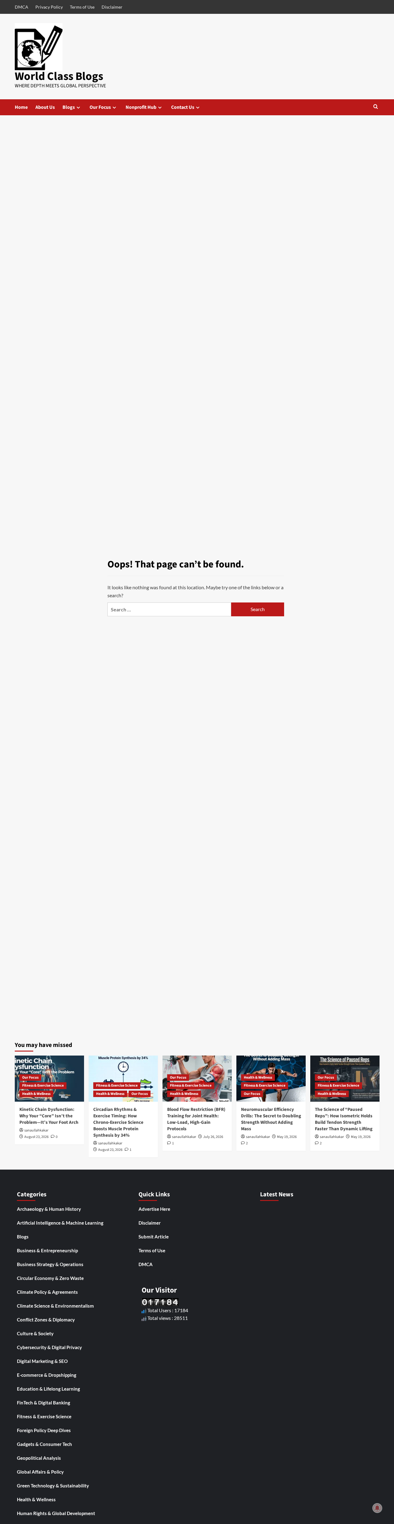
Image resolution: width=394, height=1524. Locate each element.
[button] (376, 107)
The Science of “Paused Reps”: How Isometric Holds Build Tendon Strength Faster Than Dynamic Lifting (343, 1119)
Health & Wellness (36, 1093)
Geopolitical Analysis (39, 1458)
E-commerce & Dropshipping (46, 1375)
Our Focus (100, 107)
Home (21, 107)
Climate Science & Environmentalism (55, 1306)
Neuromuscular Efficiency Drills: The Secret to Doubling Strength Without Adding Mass (271, 1119)
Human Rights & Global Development (56, 1513)
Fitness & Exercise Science (43, 1085)
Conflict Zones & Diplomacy (46, 1319)
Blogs (68, 107)
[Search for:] (169, 609)
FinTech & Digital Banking (43, 1402)
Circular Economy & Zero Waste (50, 1278)
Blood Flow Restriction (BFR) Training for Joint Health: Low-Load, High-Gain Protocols (196, 1119)
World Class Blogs (59, 76)
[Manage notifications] (377, 1508)
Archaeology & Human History (49, 1209)
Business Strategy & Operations (50, 1264)
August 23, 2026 (36, 1136)
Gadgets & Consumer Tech (44, 1444)
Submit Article (154, 1236)
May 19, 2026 (287, 1136)
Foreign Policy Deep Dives (44, 1430)
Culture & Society (35, 1333)
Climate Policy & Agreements (47, 1292)
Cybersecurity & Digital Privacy (49, 1347)
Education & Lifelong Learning (48, 1389)
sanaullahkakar (36, 1130)
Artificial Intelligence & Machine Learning (60, 1223)
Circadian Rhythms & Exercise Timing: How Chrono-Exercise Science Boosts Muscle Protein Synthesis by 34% (118, 1122)
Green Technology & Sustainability (53, 1485)
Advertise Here (154, 1209)
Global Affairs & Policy (40, 1472)
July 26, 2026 (213, 1136)
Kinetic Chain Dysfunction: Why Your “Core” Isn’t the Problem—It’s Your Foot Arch (48, 1116)
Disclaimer (112, 7)
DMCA (21, 7)
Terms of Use (82, 7)
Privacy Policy (49, 7)
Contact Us (182, 107)
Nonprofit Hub (141, 107)
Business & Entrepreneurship (47, 1250)
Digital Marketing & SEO (42, 1361)
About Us (45, 107)
